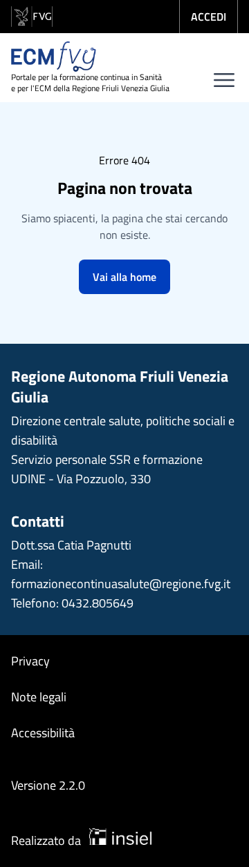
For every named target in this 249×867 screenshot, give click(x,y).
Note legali (38, 697)
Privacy (30, 661)
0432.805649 (97, 603)
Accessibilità (43, 732)
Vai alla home (124, 277)
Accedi (208, 16)
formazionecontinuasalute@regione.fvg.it (120, 583)
